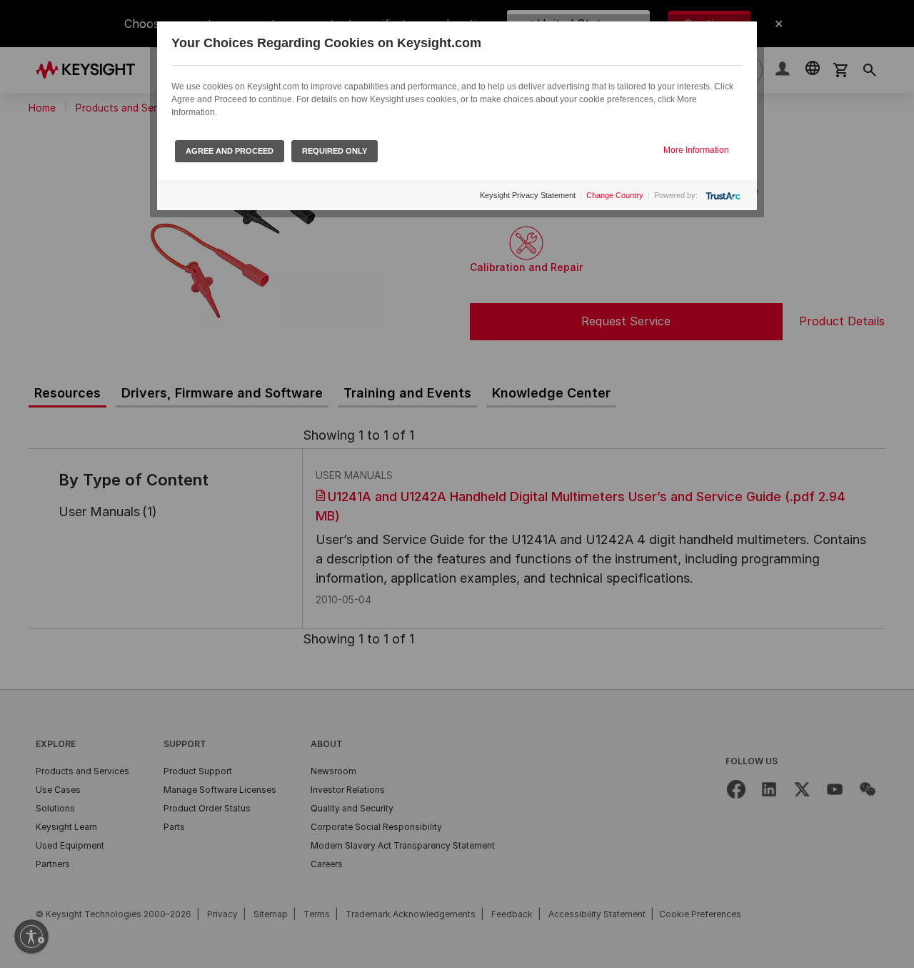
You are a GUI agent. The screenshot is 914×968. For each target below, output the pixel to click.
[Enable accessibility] (31, 936)
